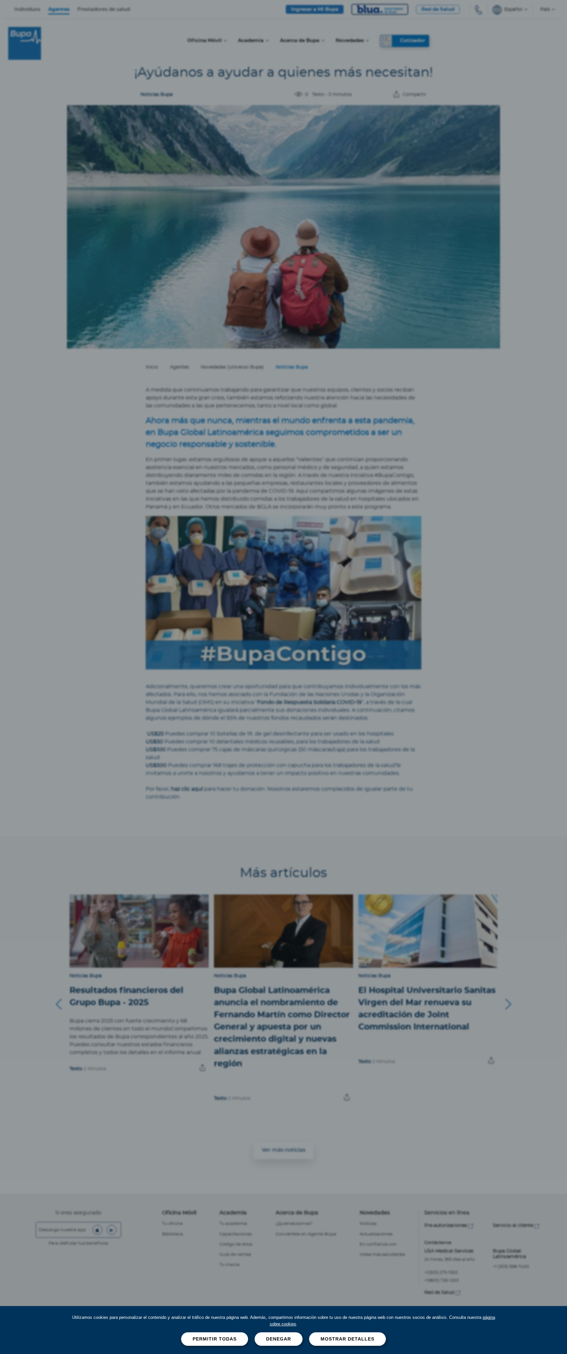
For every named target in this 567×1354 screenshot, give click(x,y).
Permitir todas (215, 1339)
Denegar (278, 1339)
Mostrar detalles (347, 1339)
